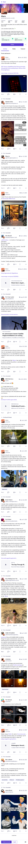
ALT (25, 90)
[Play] (3, 442)
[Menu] (25, 44)
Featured (23, 49)
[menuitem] (14, 437)
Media (14, 49)
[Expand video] (22, 442)
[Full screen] (25, 442)
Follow (12, 44)
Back (4, 2)
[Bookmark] (20, 94)
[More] (26, 94)
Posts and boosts (5, 53)
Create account (6, 842)
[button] (14, 437)
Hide (24, 76)
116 (2, 22)
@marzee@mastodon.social (7, 18)
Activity (5, 49)
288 (9, 22)
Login (14, 842)
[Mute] (6, 442)
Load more (14, 835)
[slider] (14, 440)
